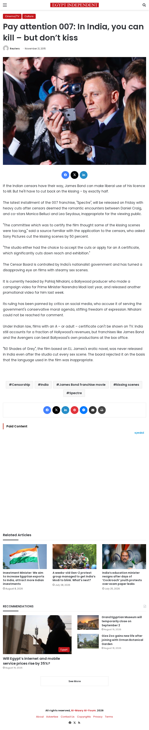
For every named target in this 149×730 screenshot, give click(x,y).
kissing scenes (127, 384)
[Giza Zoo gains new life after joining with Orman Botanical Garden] (88, 641)
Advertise (52, 717)
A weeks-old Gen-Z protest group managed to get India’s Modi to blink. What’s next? (74, 576)
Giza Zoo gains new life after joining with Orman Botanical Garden (122, 640)
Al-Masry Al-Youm (83, 710)
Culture (29, 16)
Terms (109, 717)
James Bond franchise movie (82, 384)
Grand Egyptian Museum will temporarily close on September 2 (122, 621)
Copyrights (84, 717)
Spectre (75, 393)
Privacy (97, 717)
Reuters (15, 48)
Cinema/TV (12, 16)
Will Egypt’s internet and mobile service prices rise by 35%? (31, 661)
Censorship (21, 384)
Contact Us (67, 717)
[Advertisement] (74, 484)
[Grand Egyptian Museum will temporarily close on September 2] (88, 622)
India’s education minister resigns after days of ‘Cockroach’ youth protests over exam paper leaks (122, 578)
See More (74, 681)
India (45, 384)
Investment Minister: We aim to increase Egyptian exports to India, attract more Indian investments (23, 578)
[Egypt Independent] (74, 5)
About (40, 717)
